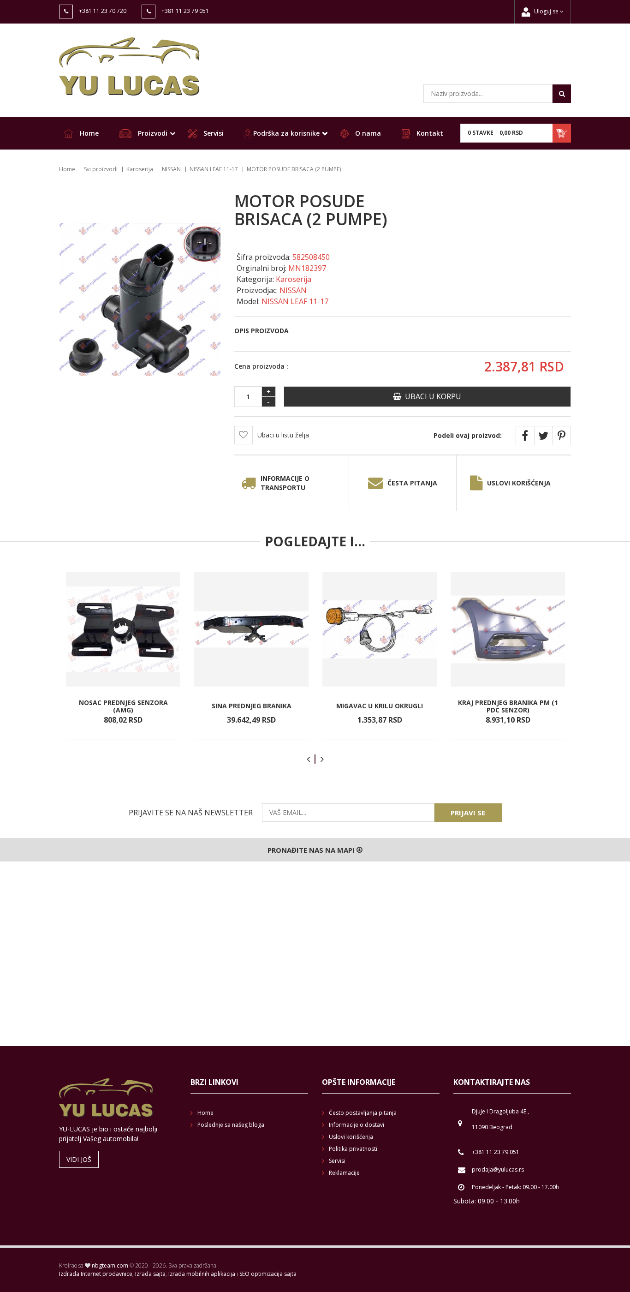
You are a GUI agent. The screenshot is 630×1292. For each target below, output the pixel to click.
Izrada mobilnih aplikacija (201, 1274)
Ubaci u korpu (431, 396)
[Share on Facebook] (525, 435)
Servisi (213, 133)
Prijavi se (468, 812)
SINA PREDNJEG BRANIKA (251, 706)
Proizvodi (151, 133)
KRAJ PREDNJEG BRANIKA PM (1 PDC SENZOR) (508, 706)
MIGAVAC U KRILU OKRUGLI (379, 706)
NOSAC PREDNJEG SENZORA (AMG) (123, 706)
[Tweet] (543, 435)
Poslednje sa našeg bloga (230, 1125)
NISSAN (171, 169)
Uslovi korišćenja (519, 483)
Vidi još (78, 1159)
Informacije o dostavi (356, 1125)
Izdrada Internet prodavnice (95, 1274)
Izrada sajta (150, 1274)
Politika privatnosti (353, 1149)
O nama (367, 133)
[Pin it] (562, 435)
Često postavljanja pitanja (363, 1113)
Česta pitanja (412, 483)
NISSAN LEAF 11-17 (214, 169)
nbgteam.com (110, 1265)
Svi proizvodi (101, 169)
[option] (123, 656)
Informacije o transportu (285, 483)
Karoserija (139, 169)
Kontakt (429, 133)
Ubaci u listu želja (283, 435)
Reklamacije (344, 1173)
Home (88, 133)
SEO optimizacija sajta (268, 1274)
